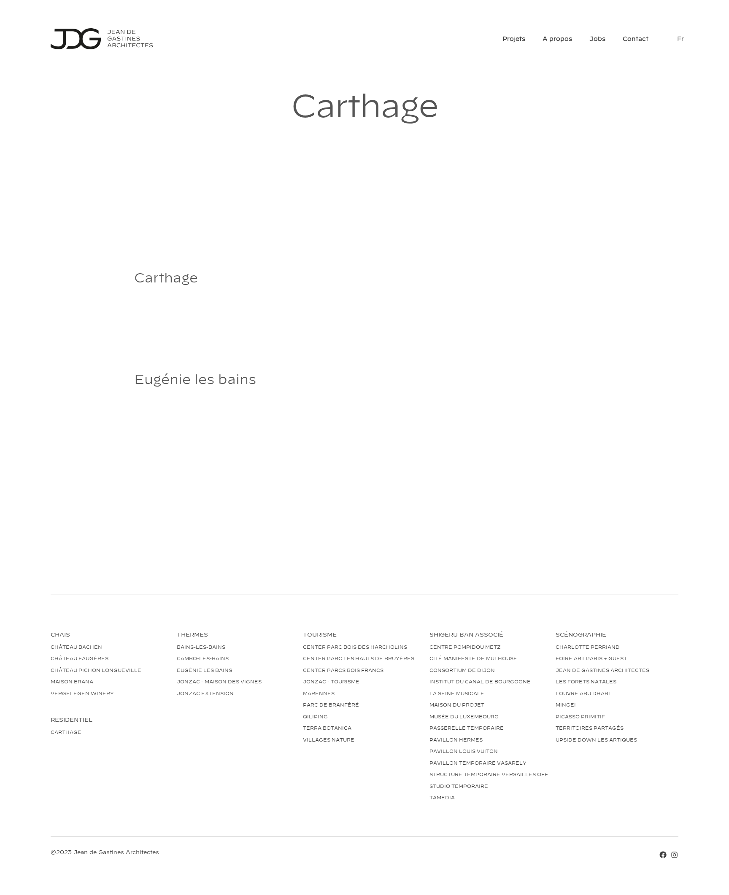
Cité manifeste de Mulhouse (473, 658)
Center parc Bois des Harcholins (355, 646)
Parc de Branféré (331, 704)
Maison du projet (456, 704)
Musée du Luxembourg (464, 716)
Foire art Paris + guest (591, 658)
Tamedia (442, 797)
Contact (635, 38)
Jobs (597, 38)
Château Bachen (76, 646)
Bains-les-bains (201, 646)
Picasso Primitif (580, 716)
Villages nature (328, 739)
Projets (513, 38)
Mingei (566, 704)
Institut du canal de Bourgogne (480, 681)
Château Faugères (79, 658)
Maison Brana (72, 681)
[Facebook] (663, 853)
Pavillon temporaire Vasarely (477, 762)
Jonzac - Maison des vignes (219, 681)
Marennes (319, 693)
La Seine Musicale (456, 693)
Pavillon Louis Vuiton (463, 751)
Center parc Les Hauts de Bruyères (358, 658)
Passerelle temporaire (466, 727)
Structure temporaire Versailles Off (488, 774)
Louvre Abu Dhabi (583, 693)
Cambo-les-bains (203, 658)
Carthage (66, 732)
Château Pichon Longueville (96, 670)
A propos (557, 38)
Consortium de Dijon (462, 670)
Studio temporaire (458, 786)
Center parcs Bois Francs (343, 670)
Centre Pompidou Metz (465, 646)
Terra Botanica (327, 727)
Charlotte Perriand (588, 646)
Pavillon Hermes (456, 739)
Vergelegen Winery (82, 693)
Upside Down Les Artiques (596, 739)
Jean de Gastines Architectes (602, 670)
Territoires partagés (590, 727)
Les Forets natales (586, 681)
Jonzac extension (205, 693)
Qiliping (315, 716)
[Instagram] (674, 853)
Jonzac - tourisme (331, 681)
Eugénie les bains (204, 670)
